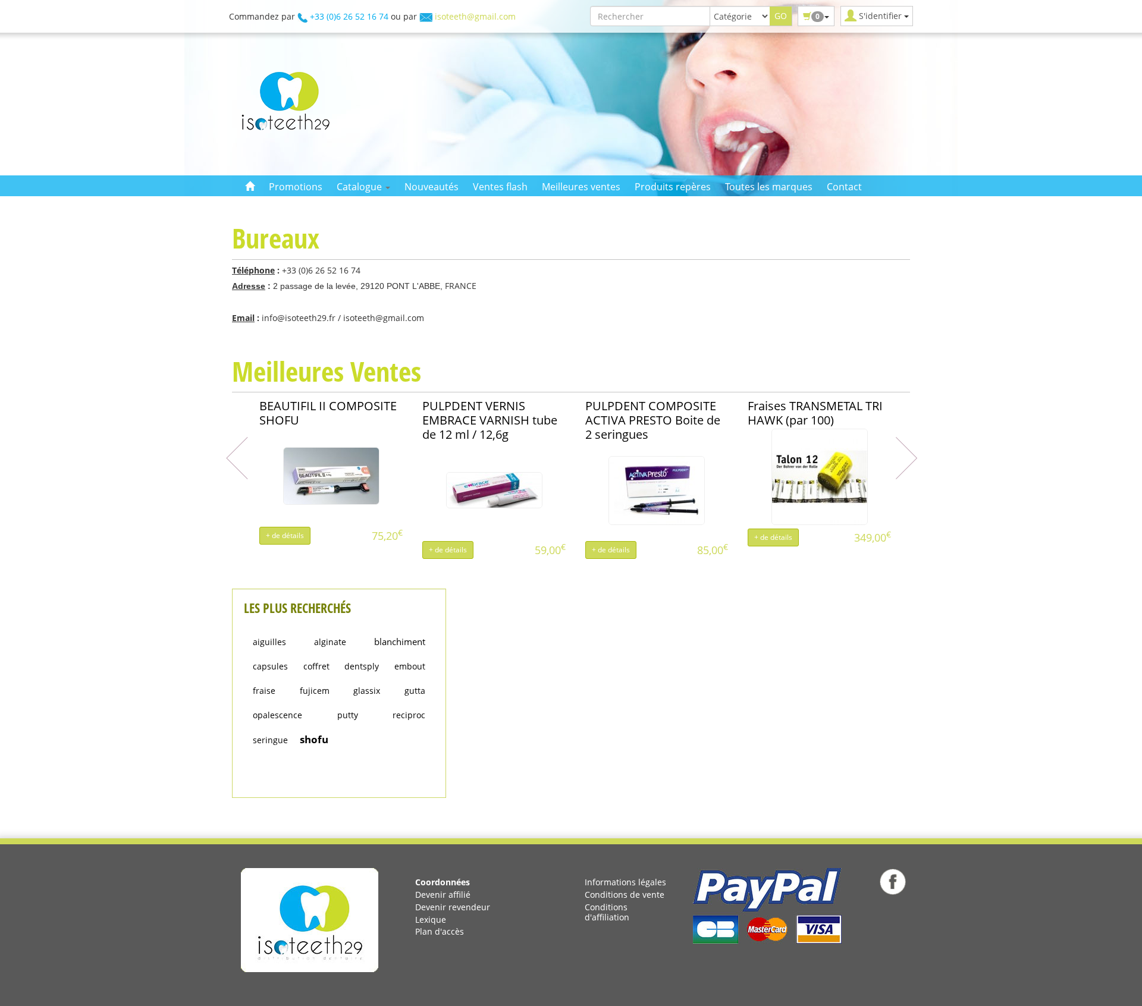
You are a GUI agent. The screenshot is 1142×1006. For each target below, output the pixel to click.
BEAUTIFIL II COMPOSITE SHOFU (328, 413)
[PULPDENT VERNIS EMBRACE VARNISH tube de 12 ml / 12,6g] (494, 489)
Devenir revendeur (452, 907)
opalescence (277, 715)
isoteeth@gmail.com (475, 16)
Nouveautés (431, 186)
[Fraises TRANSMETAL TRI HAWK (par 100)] (819, 476)
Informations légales (625, 882)
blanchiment (399, 641)
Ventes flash (500, 186)
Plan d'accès (439, 931)
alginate (330, 641)
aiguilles (269, 641)
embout (409, 666)
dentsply (361, 666)
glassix (366, 690)
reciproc (409, 715)
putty (347, 715)
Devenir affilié (442, 894)
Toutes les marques (768, 186)
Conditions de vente (624, 894)
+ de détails (285, 535)
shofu (314, 739)
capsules (270, 666)
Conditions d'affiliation (607, 912)
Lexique (430, 919)
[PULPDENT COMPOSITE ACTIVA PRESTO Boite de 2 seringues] (656, 489)
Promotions (295, 186)
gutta (414, 690)
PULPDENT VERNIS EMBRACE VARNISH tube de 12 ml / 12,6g (489, 420)
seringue (270, 740)
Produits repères (673, 186)
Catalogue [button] (360, 186)
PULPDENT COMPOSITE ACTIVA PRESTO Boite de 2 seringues (652, 420)
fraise (264, 690)
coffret (316, 666)
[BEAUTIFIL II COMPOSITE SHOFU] (331, 475)
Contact (844, 186)
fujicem (315, 690)
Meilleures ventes (581, 186)
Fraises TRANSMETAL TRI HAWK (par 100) (815, 413)
